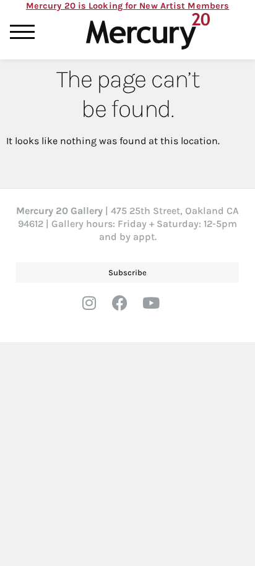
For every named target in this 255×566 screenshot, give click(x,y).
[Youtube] (158, 310)
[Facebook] (127, 310)
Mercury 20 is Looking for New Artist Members (127, 6)
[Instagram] (96, 310)
